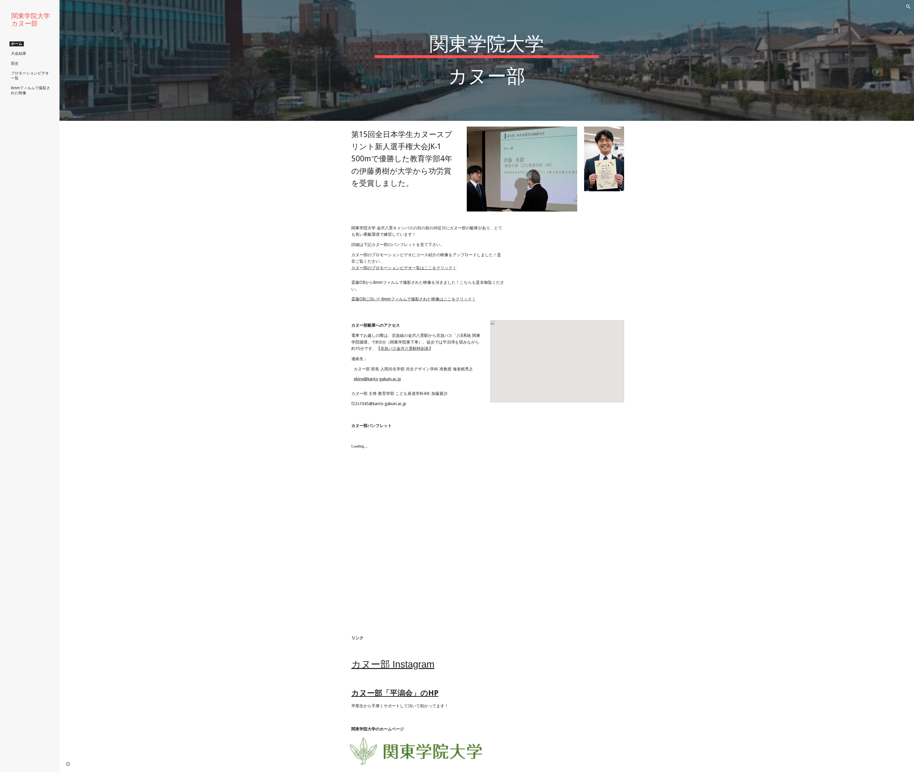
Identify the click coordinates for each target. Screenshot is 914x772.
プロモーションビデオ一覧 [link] (30, 75)
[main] (487, 60)
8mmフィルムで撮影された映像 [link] (30, 90)
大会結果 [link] (18, 53)
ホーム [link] (16, 43)
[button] (908, 6)
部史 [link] (15, 63)
